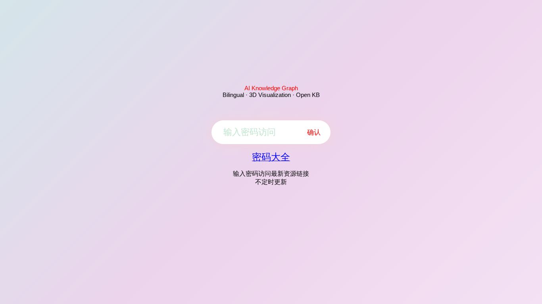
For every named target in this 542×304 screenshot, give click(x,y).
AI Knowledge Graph (271, 88)
